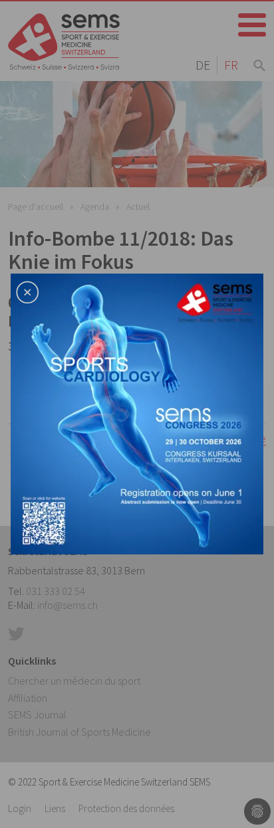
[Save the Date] (137, 412)
